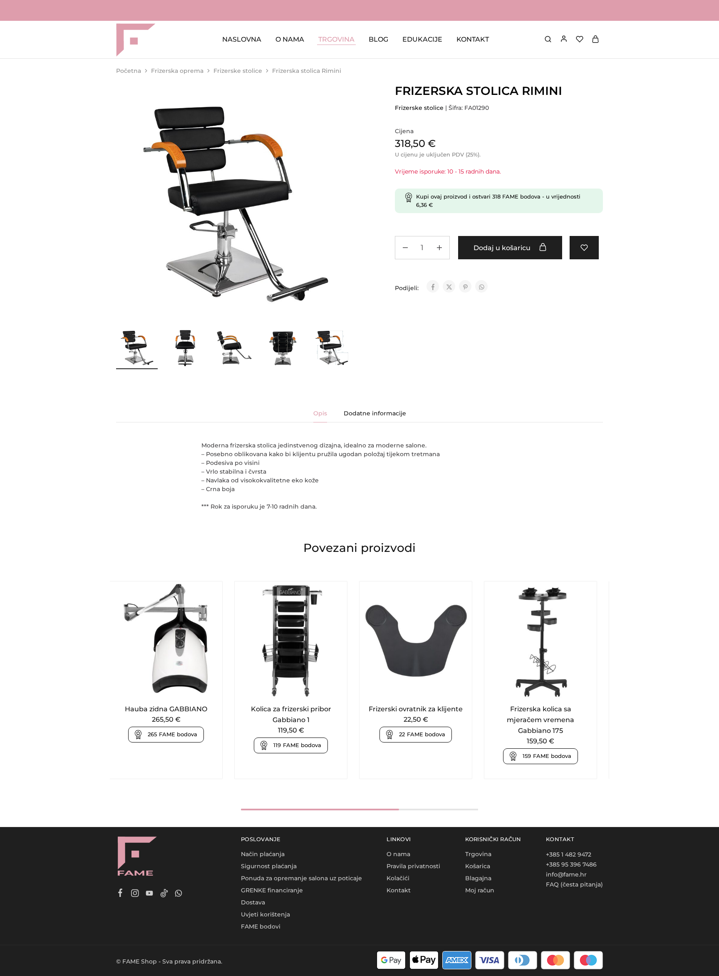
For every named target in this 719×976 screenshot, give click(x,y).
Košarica (477, 866)
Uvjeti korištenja (265, 914)
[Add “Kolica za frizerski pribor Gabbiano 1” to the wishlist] (301, 687)
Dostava (253, 902)
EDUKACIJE (422, 39)
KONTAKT (472, 39)
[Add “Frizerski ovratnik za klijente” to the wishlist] (425, 687)
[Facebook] (120, 894)
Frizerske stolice (237, 71)
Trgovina (478, 854)
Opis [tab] (320, 413)
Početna (128, 71)
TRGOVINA (336, 39)
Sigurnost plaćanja (269, 866)
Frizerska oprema (177, 71)
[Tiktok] (164, 894)
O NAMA (289, 39)
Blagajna (478, 878)
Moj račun (479, 890)
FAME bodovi (260, 926)
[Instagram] (135, 894)
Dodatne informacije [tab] (375, 413)
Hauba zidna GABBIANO (166, 709)
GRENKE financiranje (272, 890)
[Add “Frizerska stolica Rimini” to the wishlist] (584, 247)
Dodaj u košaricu (503, 248)
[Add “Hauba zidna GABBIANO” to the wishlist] (176, 687)
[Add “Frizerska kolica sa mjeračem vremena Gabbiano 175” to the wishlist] (550, 687)
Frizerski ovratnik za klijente (416, 709)
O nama (398, 854)
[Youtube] (149, 894)
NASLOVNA (241, 39)
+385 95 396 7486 (571, 864)
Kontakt (399, 890)
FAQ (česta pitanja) (574, 884)
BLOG (378, 39)
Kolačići (398, 878)
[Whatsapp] (178, 894)
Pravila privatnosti (413, 866)
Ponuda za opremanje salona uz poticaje (301, 878)
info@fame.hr (566, 874)
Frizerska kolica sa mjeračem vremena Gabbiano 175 (540, 720)
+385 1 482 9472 (568, 854)
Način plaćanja (263, 854)
